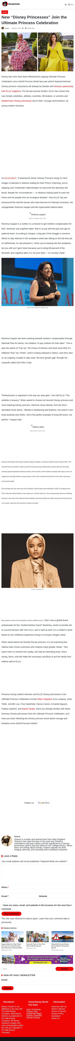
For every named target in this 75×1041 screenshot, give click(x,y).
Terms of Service (58, 1011)
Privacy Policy (57, 1014)
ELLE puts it (10, 178)
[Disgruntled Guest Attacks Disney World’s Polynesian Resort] (62, 936)
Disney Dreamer (34, 1015)
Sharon (7, 28)
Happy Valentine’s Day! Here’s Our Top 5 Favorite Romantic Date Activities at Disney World (11, 946)
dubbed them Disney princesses (16, 101)
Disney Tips (32, 1011)
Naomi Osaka (28, 709)
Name (5, 887)
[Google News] (44, 803)
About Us (55, 1018)
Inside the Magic (34, 1013)
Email (5, 896)
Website (43, 896)
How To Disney (33, 1009)
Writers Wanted (58, 1009)
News (5, 12)
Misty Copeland (44, 699)
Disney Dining (33, 1017)
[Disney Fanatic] (10, 4)
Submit (7, 988)
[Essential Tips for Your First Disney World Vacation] (37, 936)
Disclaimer (55, 1016)
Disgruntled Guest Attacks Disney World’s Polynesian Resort (60, 946)
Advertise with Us (59, 1006)
